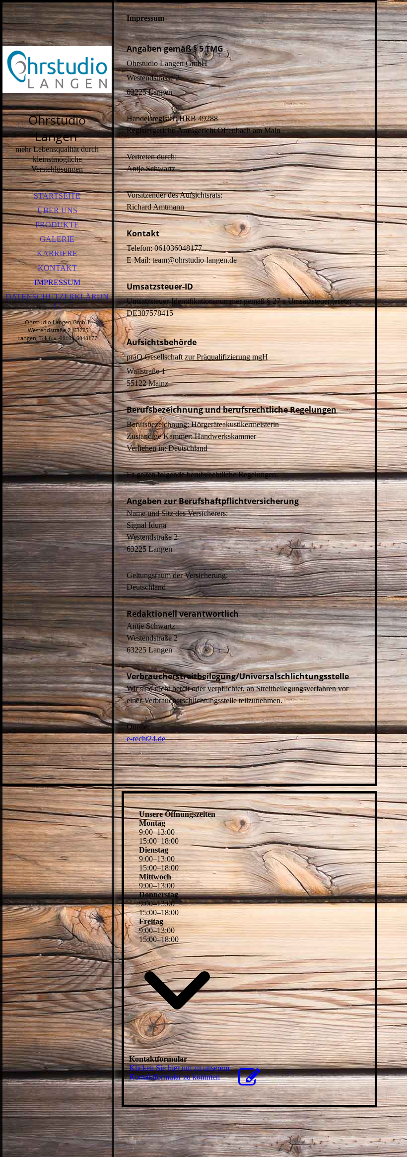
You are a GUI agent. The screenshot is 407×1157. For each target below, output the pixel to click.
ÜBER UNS (57, 210)
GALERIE (57, 239)
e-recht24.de (146, 738)
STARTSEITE (57, 196)
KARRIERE (57, 253)
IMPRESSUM (57, 282)
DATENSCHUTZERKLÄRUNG (57, 301)
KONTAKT (57, 268)
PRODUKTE (57, 224)
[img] (57, 69)
